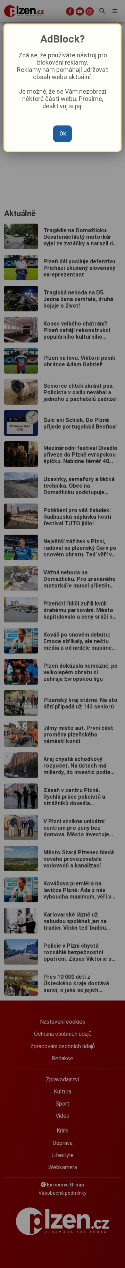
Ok (62, 133)
